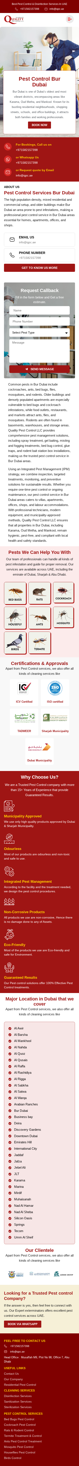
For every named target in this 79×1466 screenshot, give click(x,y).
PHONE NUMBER (32, 253)
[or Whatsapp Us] (8, 159)
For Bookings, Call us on (34, 144)
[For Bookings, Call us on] (8, 146)
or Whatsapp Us (27, 157)
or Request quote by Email (35, 170)
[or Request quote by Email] (8, 172)
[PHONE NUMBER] (12, 255)
